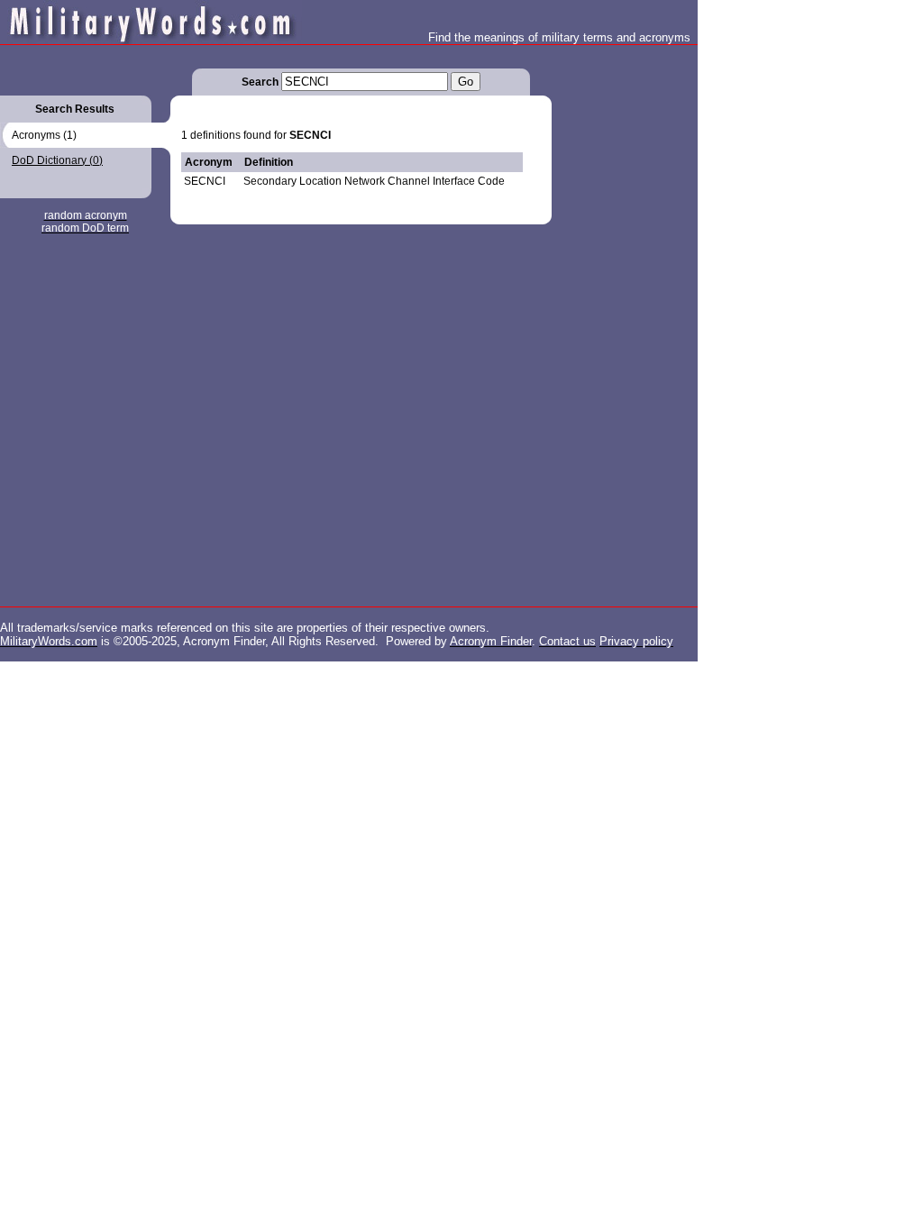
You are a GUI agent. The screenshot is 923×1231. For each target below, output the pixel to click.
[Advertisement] (624, 315)
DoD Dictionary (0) (57, 160)
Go (465, 81)
